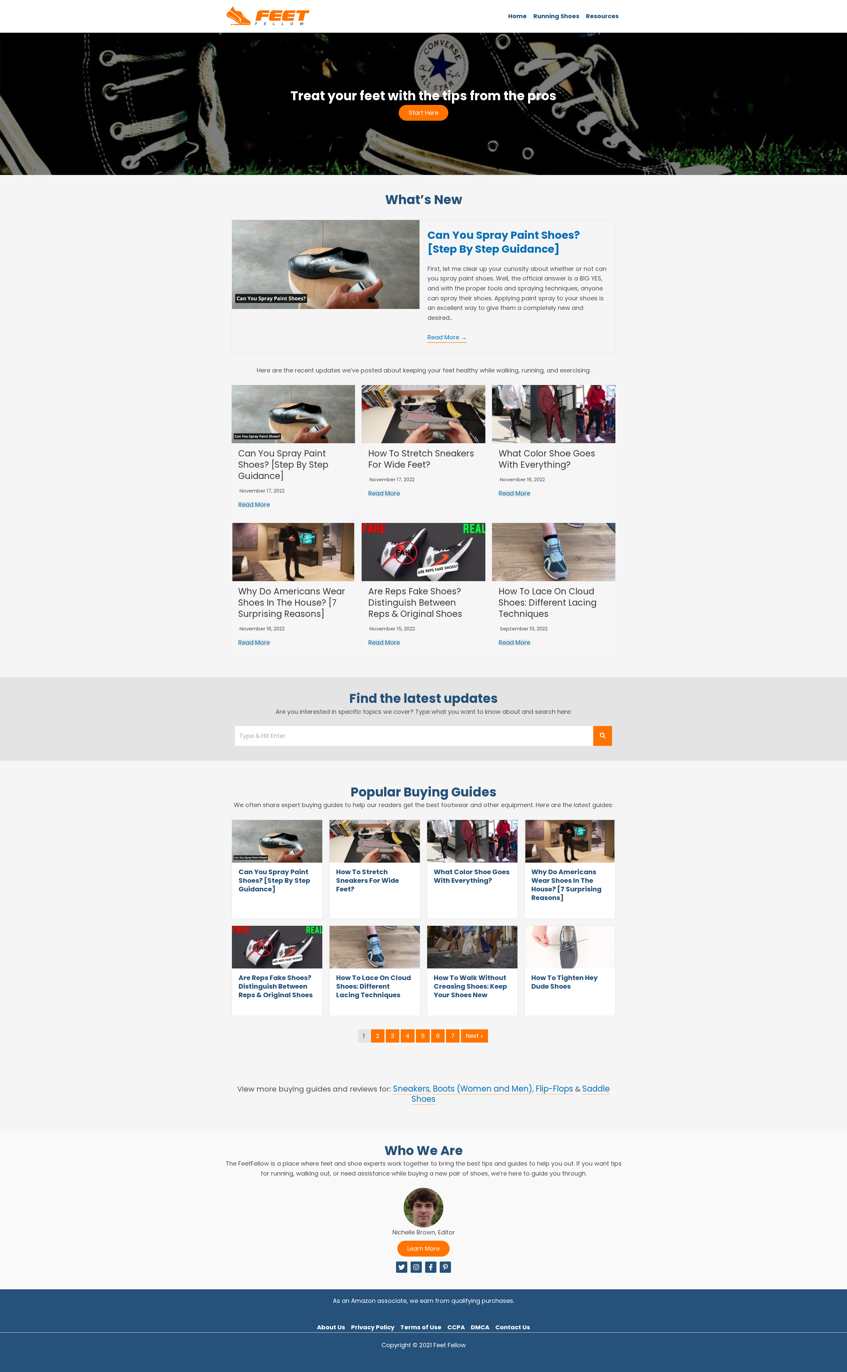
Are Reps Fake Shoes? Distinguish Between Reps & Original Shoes (415, 602)
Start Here (423, 112)
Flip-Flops (554, 1088)
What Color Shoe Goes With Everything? (547, 459)
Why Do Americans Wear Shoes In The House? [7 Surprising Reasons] (291, 602)
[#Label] (401, 1267)
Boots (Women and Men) (482, 1088)
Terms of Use (420, 1327)
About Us (331, 1327)
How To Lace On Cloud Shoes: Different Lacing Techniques (548, 602)
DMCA (480, 1327)
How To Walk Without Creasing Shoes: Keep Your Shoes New (470, 986)
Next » (474, 1036)
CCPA (456, 1327)
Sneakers (411, 1088)
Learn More (423, 1248)
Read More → (447, 337)
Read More (254, 505)
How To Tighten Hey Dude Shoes (564, 982)
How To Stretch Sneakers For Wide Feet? (421, 459)
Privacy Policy (372, 1327)
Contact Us (512, 1327)
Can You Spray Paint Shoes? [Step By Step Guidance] (503, 242)
